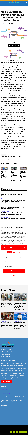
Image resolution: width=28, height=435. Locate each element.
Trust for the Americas (7, 159)
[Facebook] (9, 45)
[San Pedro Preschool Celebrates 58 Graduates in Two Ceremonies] (23, 168)
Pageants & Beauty (5, 205)
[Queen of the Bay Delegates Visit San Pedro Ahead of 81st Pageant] (7, 316)
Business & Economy (5, 198)
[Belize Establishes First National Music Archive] (7, 297)
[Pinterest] (15, 45)
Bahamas (8, 154)
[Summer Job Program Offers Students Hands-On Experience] (4, 168)
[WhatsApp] (18, 45)
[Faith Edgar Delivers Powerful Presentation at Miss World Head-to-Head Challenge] (20, 316)
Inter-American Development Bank (10, 156)
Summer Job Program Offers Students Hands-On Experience (4, 175)
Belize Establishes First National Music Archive (6, 305)
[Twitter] (12, 45)
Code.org (14, 154)
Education (3, 8)
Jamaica (21, 156)
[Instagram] (14, 432)
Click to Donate (7, 381)
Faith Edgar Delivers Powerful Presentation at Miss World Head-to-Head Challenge (20, 325)
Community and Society (6, 217)
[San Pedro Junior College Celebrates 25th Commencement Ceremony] (14, 168)
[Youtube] (25, 432)
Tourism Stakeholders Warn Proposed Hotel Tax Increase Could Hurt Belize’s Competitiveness (13, 202)
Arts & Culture (4, 193)
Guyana (19, 154)
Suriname (14, 158)
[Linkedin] (17, 432)
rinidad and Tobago (6, 158)
